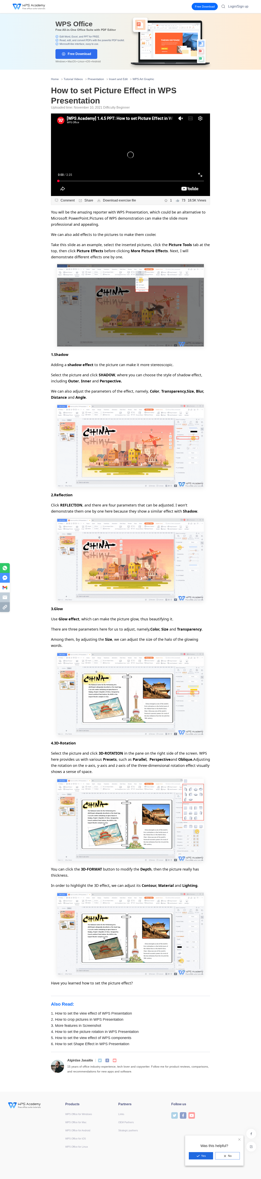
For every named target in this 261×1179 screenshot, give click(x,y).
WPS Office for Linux (76, 1146)
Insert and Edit (118, 79)
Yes (203, 1155)
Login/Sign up (238, 6)
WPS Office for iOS (75, 1138)
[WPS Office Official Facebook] (107, 1060)
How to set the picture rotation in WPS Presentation (95, 1032)
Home (55, 79)
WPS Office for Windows (78, 1114)
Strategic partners (128, 1130)
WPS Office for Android (77, 1130)
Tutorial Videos (73, 79)
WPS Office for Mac (75, 1122)
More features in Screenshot (76, 1026)
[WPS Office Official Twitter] (100, 1060)
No (230, 1155)
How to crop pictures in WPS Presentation (87, 1019)
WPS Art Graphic (143, 79)
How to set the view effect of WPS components (91, 1038)
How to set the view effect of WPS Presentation (91, 1013)
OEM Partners (126, 1122)
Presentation (96, 79)
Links (121, 1114)
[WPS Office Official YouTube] (114, 1060)
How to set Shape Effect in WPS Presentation (90, 1044)
